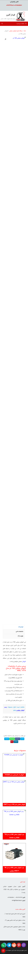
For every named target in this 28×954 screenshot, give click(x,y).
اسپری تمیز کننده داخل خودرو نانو (17, 914)
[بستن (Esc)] (4, 1)
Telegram (7, 738)
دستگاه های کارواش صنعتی (16, 31)
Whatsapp (12, 738)
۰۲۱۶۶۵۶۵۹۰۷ (18, 5)
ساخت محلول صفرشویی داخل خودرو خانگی (14, 927)
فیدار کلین (10, 15)
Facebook (18, 738)
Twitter (22, 738)
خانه (25, 31)
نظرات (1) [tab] (20, 636)
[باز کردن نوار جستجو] (2, 24)
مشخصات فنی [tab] (19, 631)
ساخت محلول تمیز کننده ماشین (17, 920)
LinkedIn (16, 741)
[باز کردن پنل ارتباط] (3, 951)
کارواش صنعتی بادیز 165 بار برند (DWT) (14, 804)
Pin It (12, 741)
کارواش (24, 662)
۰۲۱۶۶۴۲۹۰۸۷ (10, 5)
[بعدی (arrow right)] (25, 477)
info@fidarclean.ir (17, 900)
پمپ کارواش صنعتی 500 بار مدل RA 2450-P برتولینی (14, 869)
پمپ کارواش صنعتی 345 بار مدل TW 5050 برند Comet (14, 836)
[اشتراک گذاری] (7, 1)
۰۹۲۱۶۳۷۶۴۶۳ (19, 897)
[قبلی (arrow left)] (2, 477)
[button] (5, 39)
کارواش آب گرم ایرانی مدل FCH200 (14, 775)
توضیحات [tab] (20, 627)
